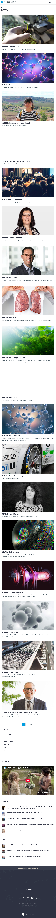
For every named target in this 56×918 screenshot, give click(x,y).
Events (5, 747)
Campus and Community (10, 738)
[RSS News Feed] (36, 898)
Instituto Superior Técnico (31, 903)
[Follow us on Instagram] (32, 898)
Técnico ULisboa (8, 2)
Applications (7, 750)
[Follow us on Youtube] (28, 898)
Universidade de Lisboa (28, 905)
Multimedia (6, 744)
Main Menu (53, 2)
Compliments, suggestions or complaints (29, 868)
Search (49, 2)
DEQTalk (5, 10)
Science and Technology (10, 735)
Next (31, 724)
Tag (2, 7)
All (4, 753)
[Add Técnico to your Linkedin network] (24, 898)
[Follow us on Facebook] (20, 898)
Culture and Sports (8, 741)
